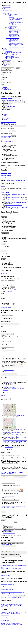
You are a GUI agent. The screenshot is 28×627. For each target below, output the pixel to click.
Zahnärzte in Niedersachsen (15, 45)
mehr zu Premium (5, 192)
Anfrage (5, 119)
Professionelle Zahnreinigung (15, 18)
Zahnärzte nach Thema (11, 14)
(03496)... (7, 178)
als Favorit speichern (8, 102)
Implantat (14, 361)
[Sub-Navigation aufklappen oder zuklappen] (10, 13)
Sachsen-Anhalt (13, 289)
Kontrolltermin (15, 358)
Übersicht (5, 114)
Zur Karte (5, 386)
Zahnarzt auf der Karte (6, 175)
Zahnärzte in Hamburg (14, 32)
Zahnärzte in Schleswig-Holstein (16, 47)
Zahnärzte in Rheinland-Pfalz (15, 43)
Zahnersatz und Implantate (15, 21)
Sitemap (18, 613)
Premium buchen (10, 56)
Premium (3, 186)
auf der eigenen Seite (11, 554)
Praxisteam (3, 251)
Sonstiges (3, 259)
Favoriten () (6, 575)
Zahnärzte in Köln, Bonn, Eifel (16, 36)
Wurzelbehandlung (13, 24)
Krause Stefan (16, 197)
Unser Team (9, 51)
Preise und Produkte (10, 58)
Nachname (4, 351)
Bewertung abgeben (8, 103)
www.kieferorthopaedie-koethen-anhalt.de (13, 100)
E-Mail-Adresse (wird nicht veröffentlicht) (11, 485)
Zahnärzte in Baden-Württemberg (16, 44)
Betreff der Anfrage (6, 341)
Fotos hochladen (7, 531)
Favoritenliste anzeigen (6, 131)
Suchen (20, 61)
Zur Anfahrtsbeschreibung (9, 387)
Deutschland (9, 291)
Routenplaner (4, 273)
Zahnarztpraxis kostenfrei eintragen (14, 54)
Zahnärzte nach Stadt (11, 27)
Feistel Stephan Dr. (17, 205)
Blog (4, 48)
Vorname (4, 348)
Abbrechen (16, 499)
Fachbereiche (4, 217)
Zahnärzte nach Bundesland (12, 38)
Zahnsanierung (6, 361)
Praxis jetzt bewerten (10, 324)
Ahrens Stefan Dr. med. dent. (20, 437)
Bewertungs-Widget (17, 604)
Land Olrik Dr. (16, 199)
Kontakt (9, 307)
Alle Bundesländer (13, 39)
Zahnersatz (23, 362)
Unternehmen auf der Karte (7, 595)
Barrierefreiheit (7, 5)
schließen (14, 131)
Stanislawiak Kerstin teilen (9, 106)
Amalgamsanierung (21, 359)
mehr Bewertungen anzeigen (7, 334)
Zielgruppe (3, 244)
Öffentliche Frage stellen (9, 533)
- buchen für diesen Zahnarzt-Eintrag (11, 556)
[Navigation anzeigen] (1, 523)
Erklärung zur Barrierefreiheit (10, 613)
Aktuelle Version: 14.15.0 (21, 624)
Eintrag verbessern (8, 107)
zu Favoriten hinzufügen (9, 528)
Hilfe (4, 8)
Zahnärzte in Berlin (13, 31)
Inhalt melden (7, 109)
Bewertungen (6, 118)
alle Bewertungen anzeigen (7, 141)
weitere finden (6, 544)
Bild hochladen (7, 105)
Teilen (5, 525)
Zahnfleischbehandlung (14, 19)
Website (3, 338)
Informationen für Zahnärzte (12, 57)
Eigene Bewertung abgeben (6, 315)
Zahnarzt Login (6, 7)
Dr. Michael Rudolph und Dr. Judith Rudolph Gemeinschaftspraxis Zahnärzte (15, 440)
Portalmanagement (5, 615)
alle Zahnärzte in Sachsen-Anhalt (8, 122)
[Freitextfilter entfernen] (14, 68)
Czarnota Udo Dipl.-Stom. (19, 194)
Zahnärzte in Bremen (14, 34)
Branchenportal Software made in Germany (10, 624)
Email (3, 354)
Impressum (3, 612)
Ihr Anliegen (4, 356)
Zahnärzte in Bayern (13, 40)
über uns (5, 49)
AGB (16, 493)
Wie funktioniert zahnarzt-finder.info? (14, 52)
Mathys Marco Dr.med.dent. (19, 202)
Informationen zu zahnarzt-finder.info (13, 597)
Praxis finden (6, 13)
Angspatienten (6, 358)
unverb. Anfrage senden (6, 98)
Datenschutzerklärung (9, 370)
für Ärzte (5, 53)
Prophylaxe (11, 17)
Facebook (3, 620)
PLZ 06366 (12, 287)
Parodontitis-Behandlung (9, 359)
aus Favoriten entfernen (20, 528)
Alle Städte (11, 28)
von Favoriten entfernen (19, 102)
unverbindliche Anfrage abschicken (9, 373)
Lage (4, 115)
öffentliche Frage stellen (20, 477)
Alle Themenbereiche (14, 15)
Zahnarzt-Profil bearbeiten (7, 603)
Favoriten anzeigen (8, 530)
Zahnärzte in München (14, 35)
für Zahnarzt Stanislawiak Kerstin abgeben (12, 543)
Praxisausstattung (5, 233)
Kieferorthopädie (13, 26)
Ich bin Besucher (11, 568)
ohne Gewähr (9, 447)
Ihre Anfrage (4, 344)
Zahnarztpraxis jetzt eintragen (7, 584)
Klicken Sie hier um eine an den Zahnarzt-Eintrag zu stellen (12, 473)
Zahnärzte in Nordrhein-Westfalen (17, 42)
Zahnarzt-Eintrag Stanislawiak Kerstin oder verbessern (14, 552)
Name (3, 482)
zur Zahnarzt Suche (5, 123)
